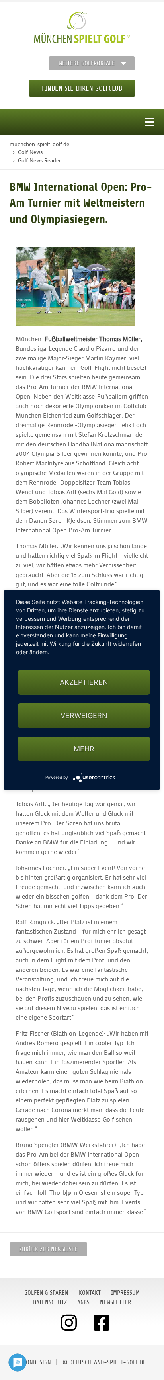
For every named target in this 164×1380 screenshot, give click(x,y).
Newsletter (115, 1302)
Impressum (125, 1292)
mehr (84, 749)
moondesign (34, 1362)
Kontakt (90, 1292)
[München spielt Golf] (82, 27)
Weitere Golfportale (87, 63)
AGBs (83, 1302)
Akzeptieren (84, 682)
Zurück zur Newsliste (48, 1249)
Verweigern (84, 716)
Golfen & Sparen (46, 1292)
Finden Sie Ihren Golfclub (82, 88)
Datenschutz (50, 1302)
